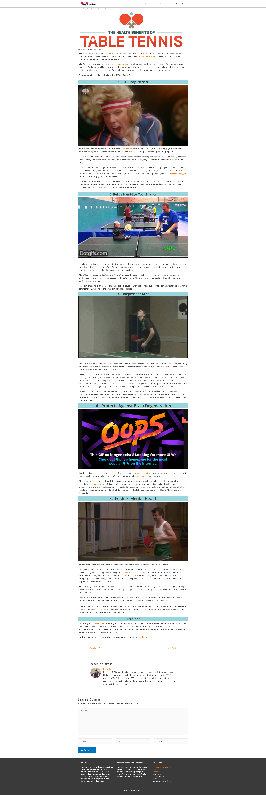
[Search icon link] (182, 4)
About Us (156, 769)
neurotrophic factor (141, 473)
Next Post (173, 648)
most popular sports (145, 56)
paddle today (143, 637)
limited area (121, 64)
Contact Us (157, 772)
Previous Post (95, 648)
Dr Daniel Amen (98, 623)
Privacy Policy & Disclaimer (162, 767)
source (99, 70)
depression (129, 572)
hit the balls (128, 148)
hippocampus (100, 484)
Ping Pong (109, 53)
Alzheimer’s (142, 476)
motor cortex (102, 278)
